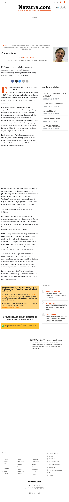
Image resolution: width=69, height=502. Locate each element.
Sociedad (6, 466)
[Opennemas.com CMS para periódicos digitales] (34, 490)
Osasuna (19, 464)
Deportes (19, 467)
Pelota (20, 473)
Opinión (5, 471)
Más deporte (36, 461)
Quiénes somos (53, 453)
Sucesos (6, 461)
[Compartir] (12, 81)
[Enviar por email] (23, 81)
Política (6, 459)
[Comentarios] (27, 81)
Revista (34, 467)
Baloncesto (21, 471)
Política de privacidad (55, 464)
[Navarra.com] (34, 7)
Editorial (6, 473)
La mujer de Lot (49, 111)
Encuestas (21, 461)
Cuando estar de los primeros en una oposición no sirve (56, 296)
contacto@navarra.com (10, 307)
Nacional (34, 464)
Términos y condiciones (52, 340)
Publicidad (52, 459)
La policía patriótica (51, 126)
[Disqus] (48, 375)
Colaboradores (22, 457)
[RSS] (39, 485)
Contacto (51, 456)
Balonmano (35, 457)
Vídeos (34, 474)
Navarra (5, 457)
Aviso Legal (52, 467)
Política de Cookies (54, 462)
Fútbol (19, 469)
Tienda (51, 476)
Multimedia (35, 469)
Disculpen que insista (52, 118)
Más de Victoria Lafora (50, 87)
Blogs (19, 459)
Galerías (35, 472)
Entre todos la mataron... (53, 103)
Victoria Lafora (28, 57)
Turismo (51, 473)
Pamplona (6, 468)
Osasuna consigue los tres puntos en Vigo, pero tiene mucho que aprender (56, 319)
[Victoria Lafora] (60, 54)
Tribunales (6, 463)
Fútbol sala (35, 459)
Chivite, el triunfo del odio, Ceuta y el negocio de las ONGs (56, 307)
